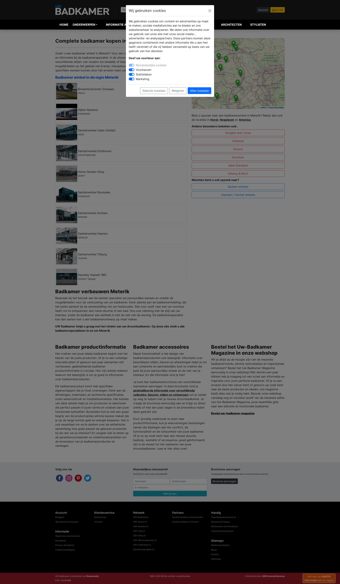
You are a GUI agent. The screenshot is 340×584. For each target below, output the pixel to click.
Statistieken (144, 74)
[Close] (210, 10)
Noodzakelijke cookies (151, 65)
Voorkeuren (143, 70)
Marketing (142, 79)
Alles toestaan (199, 90)
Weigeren (178, 90)
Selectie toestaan (154, 90)
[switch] (131, 69)
